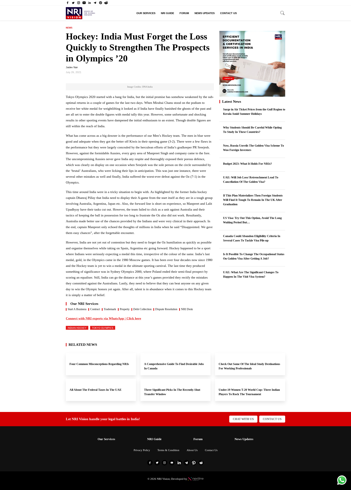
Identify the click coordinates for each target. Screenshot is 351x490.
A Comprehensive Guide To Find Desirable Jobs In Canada (174, 366)
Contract (95, 309)
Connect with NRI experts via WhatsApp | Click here (103, 318)
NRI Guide (167, 13)
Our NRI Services (84, 304)
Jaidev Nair (72, 67)
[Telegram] (95, 3)
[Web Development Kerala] (195, 478)
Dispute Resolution (166, 309)
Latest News (231, 101)
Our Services (145, 13)
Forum (184, 13)
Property (125, 309)
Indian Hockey (77, 328)
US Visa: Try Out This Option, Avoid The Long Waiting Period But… (252, 220)
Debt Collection (142, 309)
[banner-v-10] (252, 95)
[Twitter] (73, 3)
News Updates (205, 13)
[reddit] (106, 3)
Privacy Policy (142, 450)
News (69, 28)
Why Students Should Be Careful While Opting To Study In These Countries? (252, 129)
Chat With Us (243, 419)
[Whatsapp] (341, 484)
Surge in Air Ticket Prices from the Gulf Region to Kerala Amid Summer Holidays (254, 111)
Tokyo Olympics (102, 328)
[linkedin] (89, 3)
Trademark (110, 309)
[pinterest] (100, 3)
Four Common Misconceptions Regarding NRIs (99, 364)
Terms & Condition (168, 450)
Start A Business (77, 309)
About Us (192, 450)
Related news (83, 345)
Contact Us (228, 13)
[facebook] (67, 3)
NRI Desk (187, 309)
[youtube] (84, 3)
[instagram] (78, 3)
